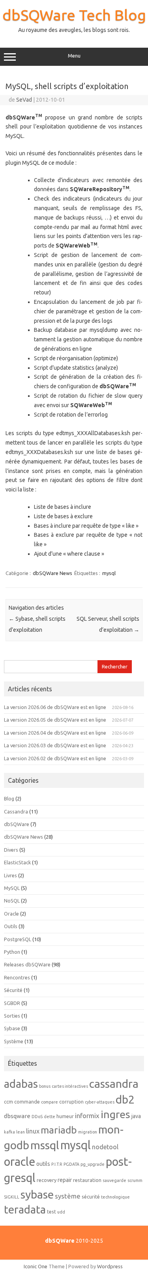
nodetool (105, 1146)
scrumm (134, 1180)
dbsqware (17, 1116)
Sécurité (13, 990)
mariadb (59, 1129)
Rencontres (17, 977)
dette (49, 1116)
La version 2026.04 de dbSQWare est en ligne (55, 732)
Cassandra (16, 811)
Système (13, 1041)
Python (12, 952)
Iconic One (35, 1266)
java (136, 1116)
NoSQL (12, 900)
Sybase (12, 1028)
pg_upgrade (93, 1164)
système (68, 1196)
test (51, 1211)
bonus (45, 1086)
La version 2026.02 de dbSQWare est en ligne (55, 758)
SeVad (24, 100)
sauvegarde (114, 1180)
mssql (44, 1145)
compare (49, 1102)
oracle (19, 1161)
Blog (9, 798)
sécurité (91, 1196)
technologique (115, 1197)
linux (32, 1131)
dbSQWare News (52, 573)
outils (43, 1164)
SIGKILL (11, 1197)
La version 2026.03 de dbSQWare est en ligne (55, 745)
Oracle (11, 913)
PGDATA (71, 1164)
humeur (65, 1116)
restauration (87, 1180)
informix (87, 1115)
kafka (9, 1132)
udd (61, 1212)
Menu (74, 56)
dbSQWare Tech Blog (74, 15)
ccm (8, 1101)
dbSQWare (16, 824)
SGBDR (12, 1003)
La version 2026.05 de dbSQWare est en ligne (55, 719)
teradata (25, 1209)
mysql (109, 573)
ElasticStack (17, 862)
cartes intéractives (70, 1086)
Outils (10, 926)
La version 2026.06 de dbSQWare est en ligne (55, 707)
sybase (37, 1194)
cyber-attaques (99, 1102)
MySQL (12, 888)
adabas (21, 1084)
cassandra (114, 1083)
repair (65, 1180)
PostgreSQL (17, 939)
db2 (125, 1099)
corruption (71, 1101)
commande (27, 1101)
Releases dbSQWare (27, 964)
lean (20, 1132)
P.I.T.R (56, 1164)
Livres (10, 875)
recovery (46, 1180)
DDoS (37, 1116)
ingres (115, 1114)
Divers (11, 849)
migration (87, 1132)
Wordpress (110, 1266)
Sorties (12, 1015)
